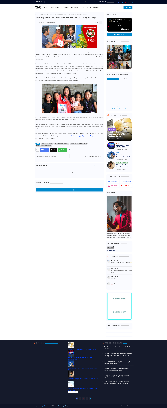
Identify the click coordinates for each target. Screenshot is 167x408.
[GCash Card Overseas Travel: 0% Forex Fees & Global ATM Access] (111, 155)
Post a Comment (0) (69, 190)
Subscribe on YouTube (119, 34)
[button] (121, 7)
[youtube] (125, 2)
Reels (125, 79)
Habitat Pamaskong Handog (47, 14)
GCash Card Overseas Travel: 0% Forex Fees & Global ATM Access (123, 156)
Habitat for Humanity (47, 143)
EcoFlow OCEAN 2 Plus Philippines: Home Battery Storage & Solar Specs (116, 369)
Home (45, 7)
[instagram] (129, 2)
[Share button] (69, 150)
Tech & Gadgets (55, 7)
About (123, 406)
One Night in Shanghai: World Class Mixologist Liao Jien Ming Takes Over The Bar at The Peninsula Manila (118, 355)
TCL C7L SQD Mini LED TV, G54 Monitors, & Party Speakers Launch (122, 146)
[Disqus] (69, 215)
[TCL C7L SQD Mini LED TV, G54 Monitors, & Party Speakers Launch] (111, 145)
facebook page (127, 181)
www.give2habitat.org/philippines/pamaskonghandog (82, 136)
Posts (113, 79)
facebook (114, 181)
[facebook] (119, 2)
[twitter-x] (122, 2)
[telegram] (132, 2)
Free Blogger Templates (64, 406)
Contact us (130, 406)
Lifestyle (83, 7)
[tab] (46, 7)
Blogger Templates (45, 406)
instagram (114, 185)
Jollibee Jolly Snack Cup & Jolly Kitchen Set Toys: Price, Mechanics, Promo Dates (117, 376)
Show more (97, 165)
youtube (126, 185)
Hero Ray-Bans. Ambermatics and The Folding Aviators (82, 349)
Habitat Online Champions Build (79, 143)
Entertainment (95, 7)
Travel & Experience (70, 7)
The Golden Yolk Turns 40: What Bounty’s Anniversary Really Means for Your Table (116, 382)
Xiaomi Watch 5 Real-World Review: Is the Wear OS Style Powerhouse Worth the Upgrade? (124, 166)
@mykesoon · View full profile (119, 108)
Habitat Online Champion (61, 143)
